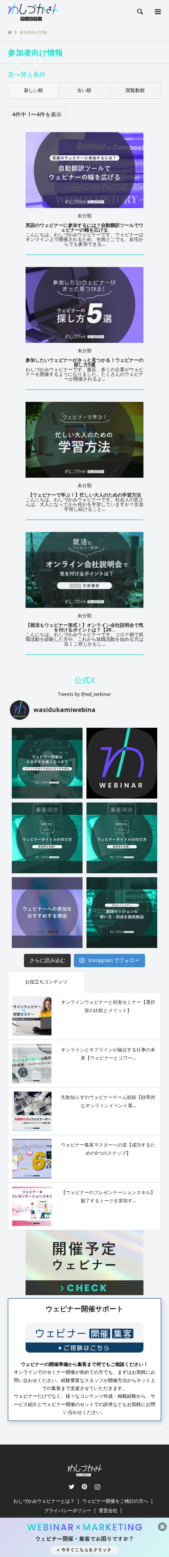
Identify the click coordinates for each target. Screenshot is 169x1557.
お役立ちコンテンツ (46, 981)
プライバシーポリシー (67, 1510)
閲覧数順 (135, 90)
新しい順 (33, 90)
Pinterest (84, 1486)
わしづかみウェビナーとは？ (44, 1501)
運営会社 (108, 1510)
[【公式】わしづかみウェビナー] (33, 11)
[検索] (139, 12)
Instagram (97, 1486)
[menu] (157, 12)
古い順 (84, 90)
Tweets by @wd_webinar (84, 694)
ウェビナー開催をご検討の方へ (115, 1501)
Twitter (71, 1486)
